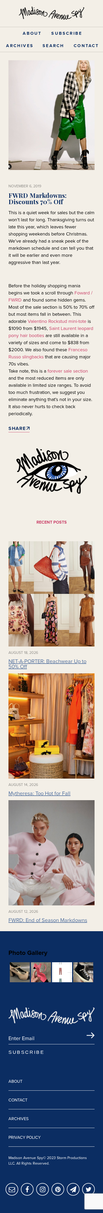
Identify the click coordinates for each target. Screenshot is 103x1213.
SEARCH (53, 46)
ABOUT (32, 33)
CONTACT (86, 46)
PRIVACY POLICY (24, 1137)
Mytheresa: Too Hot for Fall (39, 793)
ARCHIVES (20, 46)
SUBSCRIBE (66, 33)
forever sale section (68, 371)
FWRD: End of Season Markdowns (47, 920)
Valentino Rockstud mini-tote (57, 321)
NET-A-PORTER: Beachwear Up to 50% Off (47, 664)
